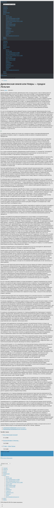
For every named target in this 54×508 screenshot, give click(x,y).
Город (7, 34)
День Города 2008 (10, 25)
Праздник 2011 (10, 31)
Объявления (6, 12)
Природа (8, 33)
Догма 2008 (9, 17)
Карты (7, 15)
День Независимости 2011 (12, 20)
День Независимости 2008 (12, 18)
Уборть (8, 27)
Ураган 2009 (9, 22)
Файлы (5, 38)
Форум (5, 11)
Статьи (5, 9)
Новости (5, 8)
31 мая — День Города (9, 446)
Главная (5, 7)
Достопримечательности (12, 35)
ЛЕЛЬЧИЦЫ (4, 1)
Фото (4, 14)
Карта (4, 37)
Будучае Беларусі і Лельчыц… (11, 440)
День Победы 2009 (10, 24)
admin (5, 90)
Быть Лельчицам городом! (10, 435)
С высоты (8, 30)
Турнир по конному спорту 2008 (14, 21)
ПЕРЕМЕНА (8, 28)
